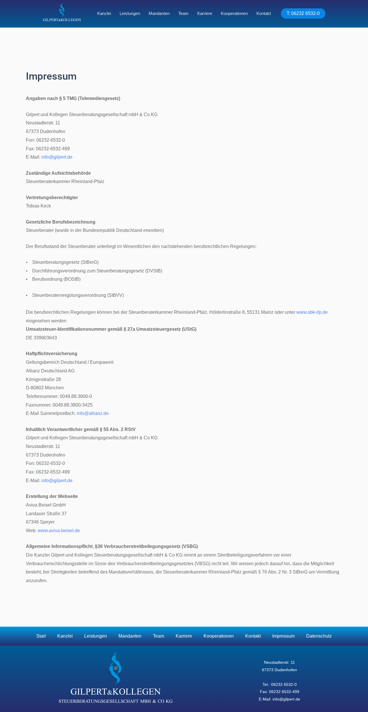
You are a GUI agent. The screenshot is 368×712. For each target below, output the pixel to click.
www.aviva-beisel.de (59, 530)
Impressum (283, 636)
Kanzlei (104, 13)
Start (41, 636)
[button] (303, 13)
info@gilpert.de (56, 157)
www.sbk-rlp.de (312, 312)
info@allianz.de (93, 413)
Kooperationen (234, 13)
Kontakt (263, 13)
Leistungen (130, 13)
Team (183, 13)
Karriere (204, 13)
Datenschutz (319, 636)
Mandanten (159, 13)
